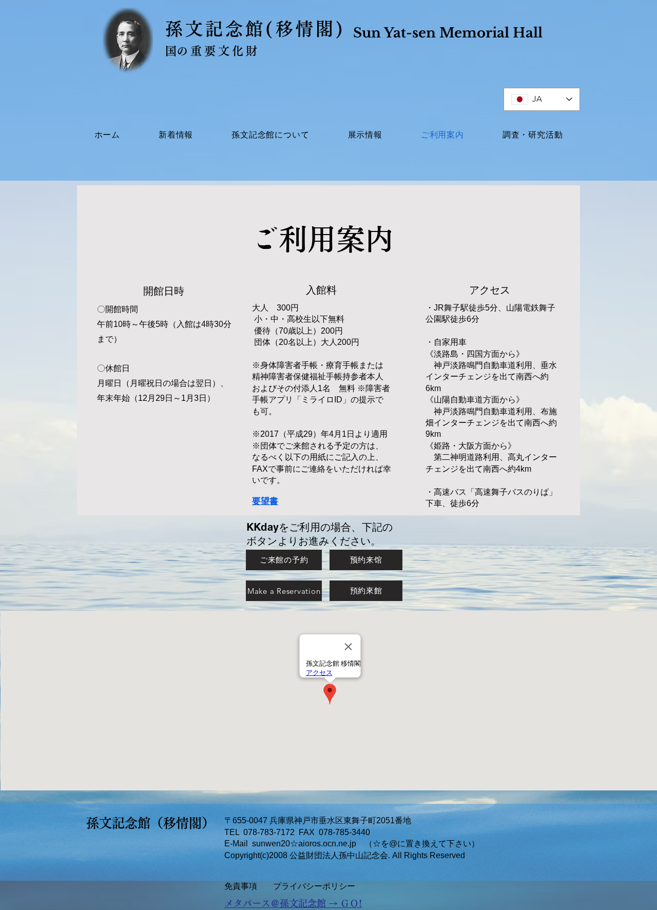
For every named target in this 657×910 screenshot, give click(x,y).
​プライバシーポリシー (314, 886)
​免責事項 (240, 886)
